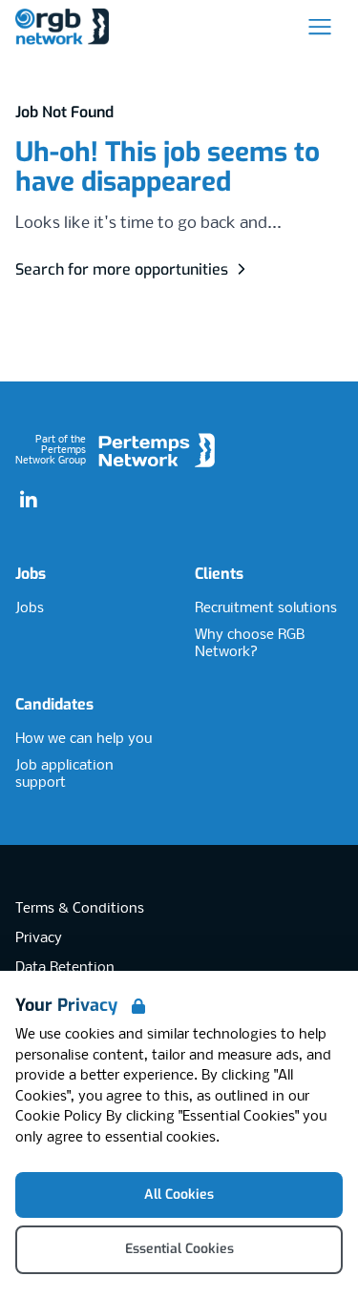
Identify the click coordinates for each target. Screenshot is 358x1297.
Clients (219, 574)
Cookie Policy (58, 1116)
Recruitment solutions (266, 608)
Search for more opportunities (121, 269)
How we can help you (83, 739)
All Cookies (179, 1194)
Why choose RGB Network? (250, 644)
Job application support (64, 775)
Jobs (30, 574)
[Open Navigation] (320, 27)
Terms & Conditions (79, 908)
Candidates (54, 704)
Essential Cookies (179, 1249)
